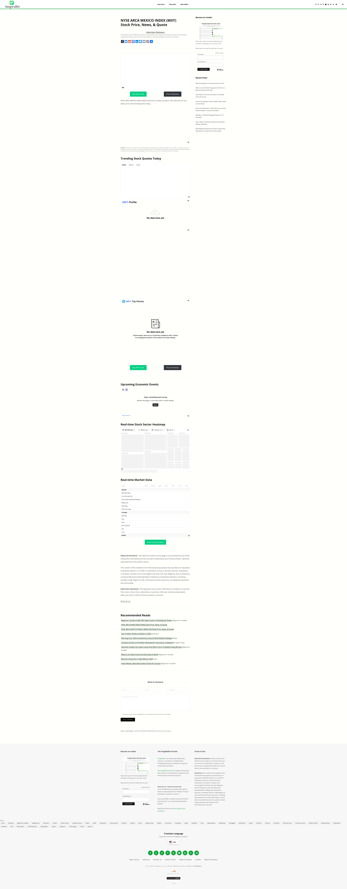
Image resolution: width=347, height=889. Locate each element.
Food (140, 823)
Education (103, 823)
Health (159, 823)
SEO (11, 826)
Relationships (325, 823)
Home (122, 731)
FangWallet (161, 758)
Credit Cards (64, 823)
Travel (82, 826)
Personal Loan (287, 823)
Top (174, 883)
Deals (87, 823)
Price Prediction (172, 94)
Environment (114, 823)
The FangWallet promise (166, 771)
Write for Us (125, 601)
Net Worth (242, 823)
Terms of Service (185, 860)
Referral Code (313, 823)
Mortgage (232, 823)
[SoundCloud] (196, 853)
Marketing (222, 823)
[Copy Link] (148, 41)
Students (62, 826)
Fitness (132, 823)
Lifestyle (194, 823)
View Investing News (155, 542)
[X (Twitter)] (156, 853)
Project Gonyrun (210, 860)
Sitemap (198, 860)
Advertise (146, 860)
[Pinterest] (167, 853)
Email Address (202, 62)
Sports (54, 826)
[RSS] (173, 853)
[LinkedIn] (185, 853)
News (250, 823)
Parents (267, 823)
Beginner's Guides (22, 823)
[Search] (342, 4)
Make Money (211, 823)
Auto (3, 823)
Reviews (4, 826)
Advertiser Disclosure (155, 32)
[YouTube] (179, 853)
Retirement (337, 823)
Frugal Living (149, 823)
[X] (122, 41)
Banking (10, 823)
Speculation (44, 826)
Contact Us (157, 860)
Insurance (168, 823)
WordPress (198, 866)
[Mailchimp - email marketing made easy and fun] (220, 71)
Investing (178, 823)
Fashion (124, 823)
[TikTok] (191, 853)
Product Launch (300, 823)
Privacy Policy (170, 860)
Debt (94, 823)
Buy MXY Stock (138, 94)
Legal (186, 823)
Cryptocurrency (77, 823)
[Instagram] (162, 853)
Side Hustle (20, 826)
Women (90, 826)
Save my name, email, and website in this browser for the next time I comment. (147, 714)
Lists (202, 823)
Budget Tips (35, 823)
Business (46, 823)
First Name (200, 54)
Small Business (32, 826)
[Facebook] (133, 41)
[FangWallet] (12, 4)
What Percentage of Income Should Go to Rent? (210, 83)
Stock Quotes (129, 731)
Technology (72, 826)
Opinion (258, 823)
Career (55, 823)
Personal (276, 823)
